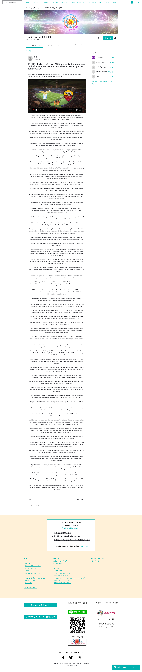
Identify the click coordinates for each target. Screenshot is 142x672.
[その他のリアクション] (35, 499)
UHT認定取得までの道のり (62, 583)
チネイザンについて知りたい (63, 573)
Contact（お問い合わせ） (33, 573)
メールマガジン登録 (31, 568)
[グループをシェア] (115, 38)
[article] (57, 282)
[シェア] (84, 57)
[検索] (99, 38)
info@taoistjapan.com (71, 665)
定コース (65, 575)
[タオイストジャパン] (63, 657)
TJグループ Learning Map (33, 566)
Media (27, 570)
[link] (34, 45)
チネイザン (57, 575)
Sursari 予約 (28, 583)
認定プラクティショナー (61, 580)
